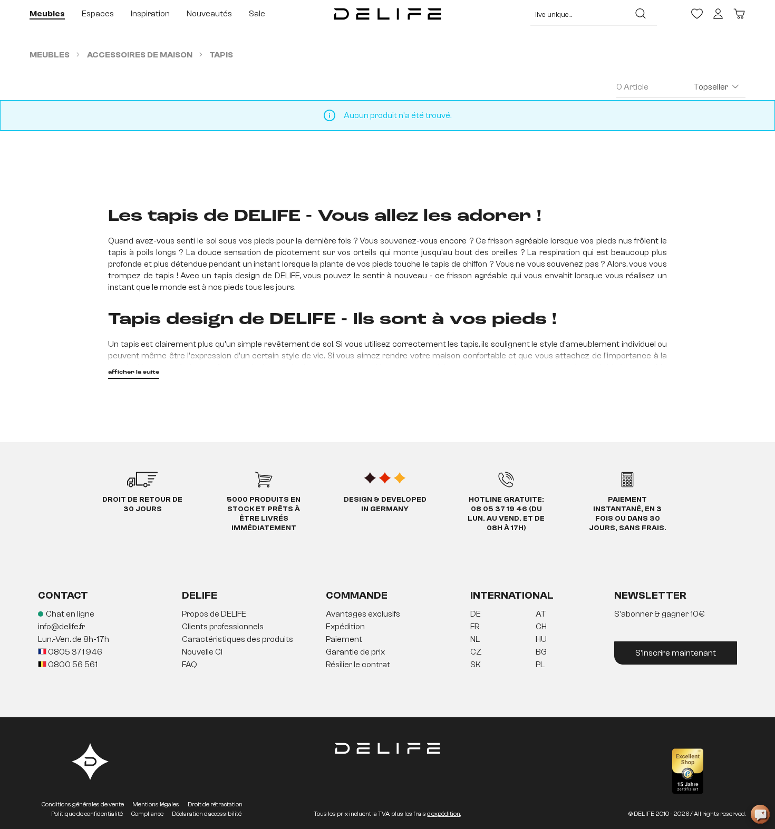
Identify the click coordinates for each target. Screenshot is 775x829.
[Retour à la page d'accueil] (387, 13)
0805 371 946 (74, 652)
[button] (387, 639)
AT (541, 614)
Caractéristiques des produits (237, 639)
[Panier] (739, 13)
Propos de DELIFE (214, 614)
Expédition (345, 626)
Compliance (147, 813)
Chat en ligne (70, 614)
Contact (63, 595)
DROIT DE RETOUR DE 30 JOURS (142, 504)
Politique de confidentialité (87, 813)
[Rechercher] (640, 14)
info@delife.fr (61, 626)
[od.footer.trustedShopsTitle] (687, 771)
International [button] (512, 595)
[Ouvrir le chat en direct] (760, 814)
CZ (476, 652)
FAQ (189, 664)
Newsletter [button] (650, 595)
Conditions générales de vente (83, 804)
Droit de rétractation (215, 804)
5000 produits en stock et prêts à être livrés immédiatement (264, 513)
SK (475, 664)
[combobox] (577, 14)
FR (474, 626)
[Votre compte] (718, 13)
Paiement (344, 639)
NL (475, 639)
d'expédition (443, 813)
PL (540, 664)
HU (541, 639)
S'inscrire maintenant (675, 653)
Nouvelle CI (202, 652)
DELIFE (199, 595)
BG (541, 652)
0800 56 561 (72, 664)
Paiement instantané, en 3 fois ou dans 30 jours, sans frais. (627, 513)
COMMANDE (357, 595)
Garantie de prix (355, 652)
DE (475, 614)
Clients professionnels (223, 626)
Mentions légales (155, 804)
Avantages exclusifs (363, 614)
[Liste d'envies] (697, 13)
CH (541, 626)
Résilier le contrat (358, 664)
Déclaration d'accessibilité (206, 813)
